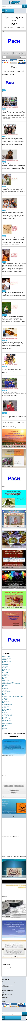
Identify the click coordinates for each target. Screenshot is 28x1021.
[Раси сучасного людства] (14, 499)
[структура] (14, 788)
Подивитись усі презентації (6, 965)
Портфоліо (6, 701)
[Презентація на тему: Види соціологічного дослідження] (14, 848)
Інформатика (6, 656)
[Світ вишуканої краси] (14, 539)
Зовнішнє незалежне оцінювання (11, 683)
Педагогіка (5, 698)
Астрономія (6, 664)
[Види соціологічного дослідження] (14, 808)
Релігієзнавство (7, 709)
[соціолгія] (14, 888)
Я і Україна (6, 730)
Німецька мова (7, 691)
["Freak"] (14, 768)
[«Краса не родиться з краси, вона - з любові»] (14, 438)
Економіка (5, 678)
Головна (3, 14)
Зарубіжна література (8, 682)
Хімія (4, 726)
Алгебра (5, 659)
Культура (5, 685)
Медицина (5, 688)
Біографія (5, 666)
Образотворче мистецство (9, 694)
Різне (4, 707)
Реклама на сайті (7, 996)
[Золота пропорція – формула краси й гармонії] (14, 620)
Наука (4, 693)
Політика (5, 699)
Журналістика (6, 680)
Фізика (4, 722)
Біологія (5, 667)
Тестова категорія (7, 714)
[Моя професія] (14, 908)
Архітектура (6, 663)
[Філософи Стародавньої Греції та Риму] (14, 949)
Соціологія (5, 712)
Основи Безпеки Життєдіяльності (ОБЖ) (13, 696)
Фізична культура (7, 723)
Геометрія (5, 674)
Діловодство (6, 675)
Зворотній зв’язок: (12, 982)
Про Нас (5, 993)
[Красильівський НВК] (14, 559)
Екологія (5, 677)
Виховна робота (7, 669)
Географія (5, 672)
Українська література (8, 718)
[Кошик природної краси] (14, 458)
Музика (5, 690)
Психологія (6, 706)
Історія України (7, 658)
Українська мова (7, 720)
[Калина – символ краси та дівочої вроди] (14, 599)
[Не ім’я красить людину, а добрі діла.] (14, 519)
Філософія (5, 725)
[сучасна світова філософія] (14, 929)
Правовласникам (7, 994)
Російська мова (7, 710)
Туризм (5, 717)
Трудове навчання (7, 715)
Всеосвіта (5, 997)
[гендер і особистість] (14, 868)
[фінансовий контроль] (14, 747)
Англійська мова (7, 661)
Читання (5, 728)
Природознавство (7, 704)
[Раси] (10, 82)
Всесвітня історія (7, 670)
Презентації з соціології (11, 14)
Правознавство (7, 702)
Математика (6, 686)
